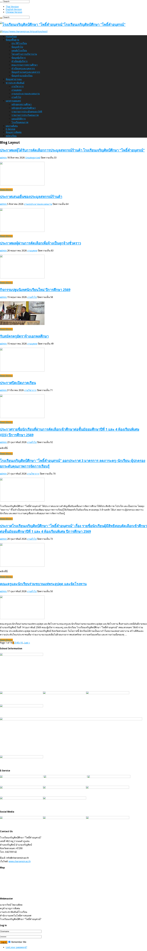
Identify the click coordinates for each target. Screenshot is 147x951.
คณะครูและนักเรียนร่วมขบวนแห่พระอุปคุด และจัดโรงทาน (43, 584)
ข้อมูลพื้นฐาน (12, 39)
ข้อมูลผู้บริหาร (18, 57)
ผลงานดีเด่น (12, 126)
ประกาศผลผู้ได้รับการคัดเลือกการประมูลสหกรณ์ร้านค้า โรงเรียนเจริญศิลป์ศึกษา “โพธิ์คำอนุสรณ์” (72, 150)
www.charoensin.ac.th (20, 861)
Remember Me (18, 942)
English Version (14, 9)
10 (21, 642)
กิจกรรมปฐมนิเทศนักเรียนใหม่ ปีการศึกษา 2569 (35, 290)
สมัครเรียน (11, 135)
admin (3, 157)
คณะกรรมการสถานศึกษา (24, 64)
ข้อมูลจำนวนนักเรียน (21, 75)
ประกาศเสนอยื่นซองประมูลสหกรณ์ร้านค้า (31, 197)
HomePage (11, 36)
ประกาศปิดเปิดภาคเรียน (18, 383)
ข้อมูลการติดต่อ (14, 132)
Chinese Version (14, 12)
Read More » (6, 189)
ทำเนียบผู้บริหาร (19, 61)
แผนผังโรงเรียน (19, 50)
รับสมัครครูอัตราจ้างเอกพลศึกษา (24, 336)
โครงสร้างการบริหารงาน (24, 54)
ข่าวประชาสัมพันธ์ (15, 82)
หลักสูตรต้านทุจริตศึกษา (23, 108)
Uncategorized (32, 157)
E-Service (10, 129)
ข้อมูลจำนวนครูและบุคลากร (25, 72)
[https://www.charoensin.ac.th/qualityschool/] (24, 31)
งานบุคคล (16, 90)
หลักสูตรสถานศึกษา (21, 104)
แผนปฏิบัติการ (18, 118)
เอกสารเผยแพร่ (13, 100)
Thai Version (12, 6)
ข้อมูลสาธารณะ (14, 79)
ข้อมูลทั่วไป (17, 47)
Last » (27, 642)
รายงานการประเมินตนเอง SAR (26, 111)
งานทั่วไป (16, 97)
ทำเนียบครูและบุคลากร (23, 68)
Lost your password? (16, 947)
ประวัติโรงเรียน (19, 43)
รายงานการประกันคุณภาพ (25, 115)
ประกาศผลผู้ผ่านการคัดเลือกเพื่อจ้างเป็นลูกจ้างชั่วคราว (40, 243)
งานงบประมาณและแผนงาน (25, 93)
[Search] (1, 2)
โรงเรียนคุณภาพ (19, 122)
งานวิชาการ (17, 86)
